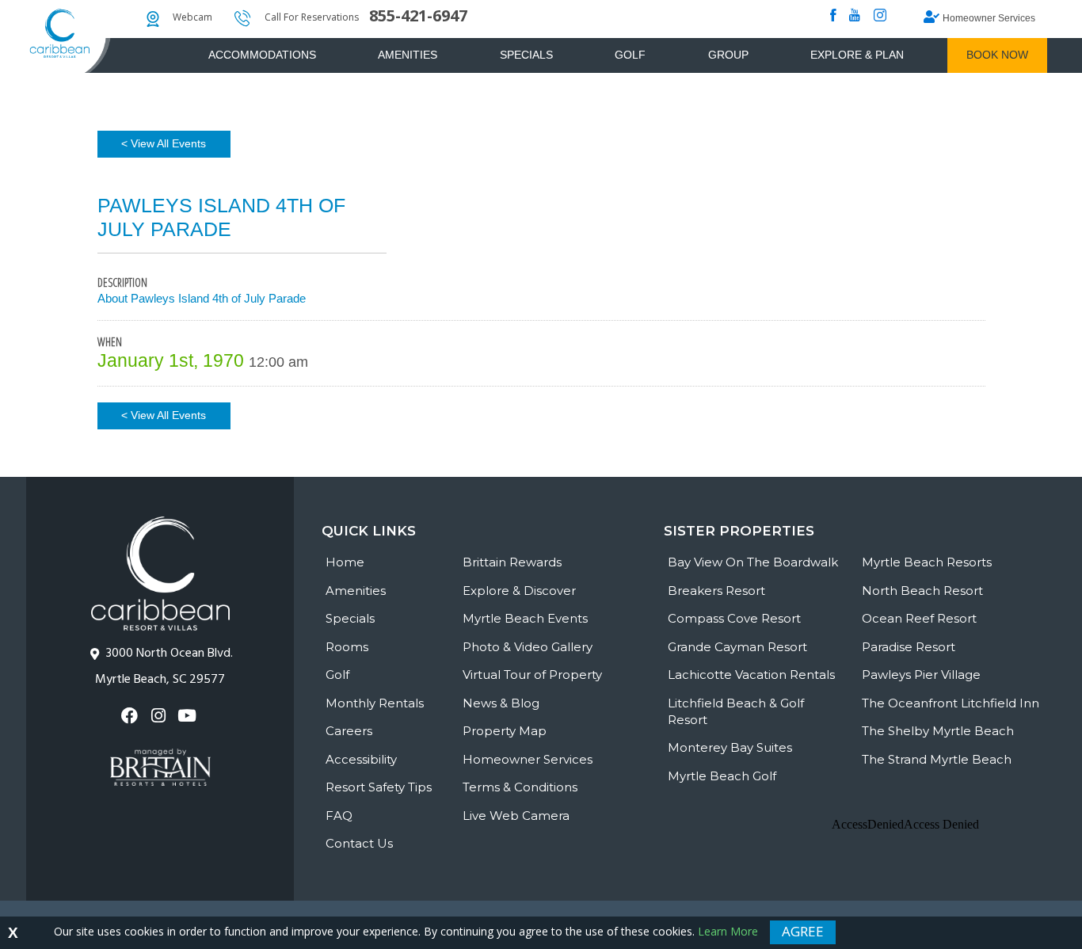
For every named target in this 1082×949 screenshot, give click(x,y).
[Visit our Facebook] (131, 715)
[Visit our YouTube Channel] (189, 715)
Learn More (728, 931)
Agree (803, 931)
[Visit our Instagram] (159, 715)
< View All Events (163, 143)
